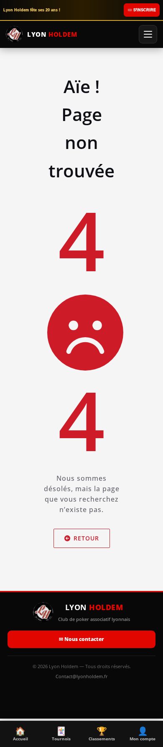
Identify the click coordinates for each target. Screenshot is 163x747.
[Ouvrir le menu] (148, 34)
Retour (86, 538)
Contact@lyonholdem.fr (82, 676)
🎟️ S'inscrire (141, 10)
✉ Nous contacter (81, 639)
